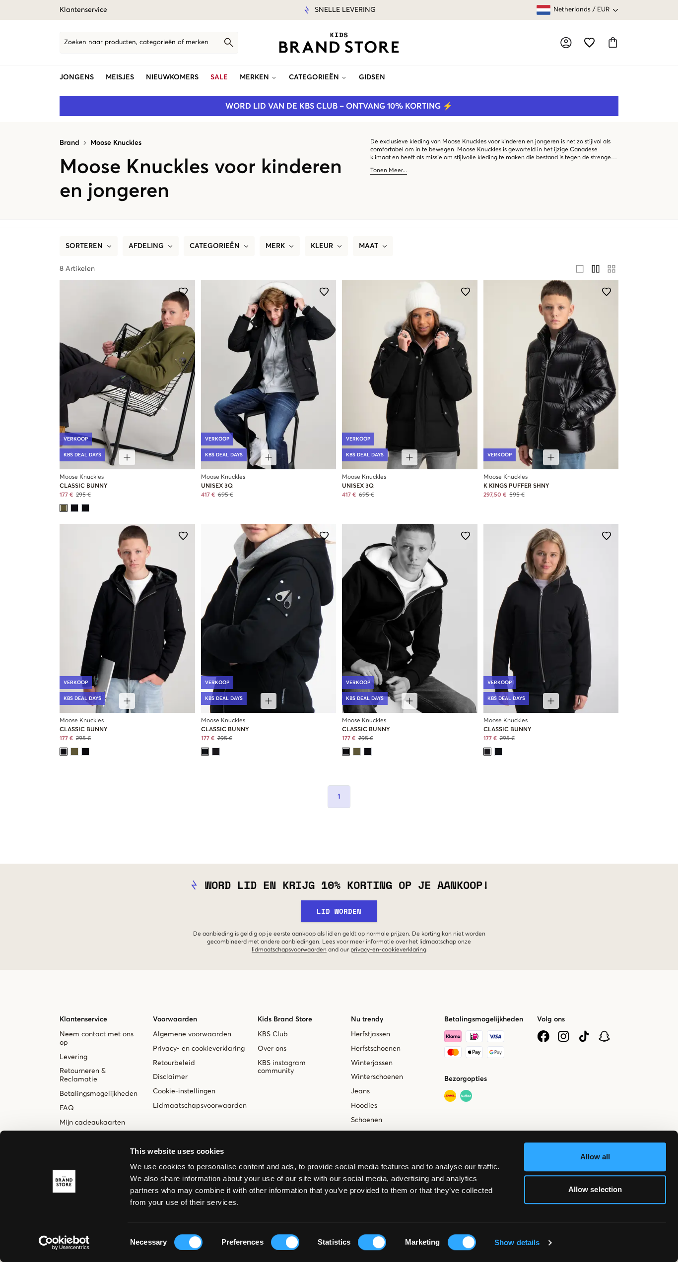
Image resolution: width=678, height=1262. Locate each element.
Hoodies (364, 1105)
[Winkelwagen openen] (612, 42)
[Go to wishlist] (589, 42)
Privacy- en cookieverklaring (199, 1048)
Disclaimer (170, 1076)
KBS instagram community (282, 1067)
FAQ (67, 1108)
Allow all (595, 1156)
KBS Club (273, 1034)
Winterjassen (372, 1063)
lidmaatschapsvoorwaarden (289, 950)
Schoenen (366, 1120)
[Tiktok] (584, 1036)
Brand (69, 142)
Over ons (272, 1048)
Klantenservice (83, 9)
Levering (73, 1057)
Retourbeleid (174, 1063)
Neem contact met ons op (97, 1038)
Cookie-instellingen (184, 1091)
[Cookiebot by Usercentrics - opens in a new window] (64, 1242)
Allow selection (595, 1189)
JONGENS (77, 77)
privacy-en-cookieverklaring (388, 950)
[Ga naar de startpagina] (339, 42)
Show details (517, 1242)
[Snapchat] (604, 1036)
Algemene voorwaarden (192, 1034)
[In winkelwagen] (127, 457)
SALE (219, 77)
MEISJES (120, 77)
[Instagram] (563, 1036)
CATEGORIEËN (314, 77)
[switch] (285, 1242)
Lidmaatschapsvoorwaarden (200, 1105)
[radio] (580, 269)
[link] (339, 42)
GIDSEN (372, 77)
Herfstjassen (370, 1034)
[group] (595, 269)
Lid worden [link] (339, 911)
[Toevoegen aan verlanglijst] (183, 292)
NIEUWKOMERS (172, 77)
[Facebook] (543, 1036)
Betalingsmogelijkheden (98, 1093)
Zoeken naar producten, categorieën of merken (136, 42)
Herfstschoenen (376, 1048)
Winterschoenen (377, 1076)
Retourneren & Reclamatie (83, 1075)
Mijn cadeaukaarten (92, 1122)
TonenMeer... (388, 171)
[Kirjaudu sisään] (566, 43)
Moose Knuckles (115, 142)
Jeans (360, 1091)
